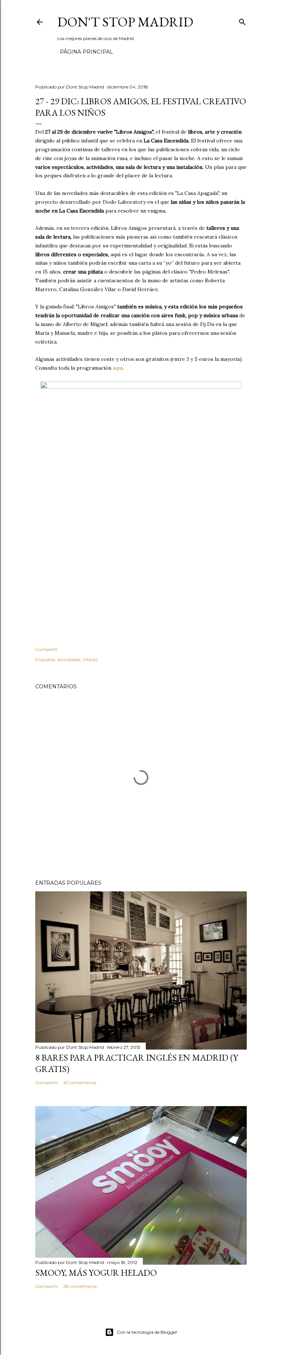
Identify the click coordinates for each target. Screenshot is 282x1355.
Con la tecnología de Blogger (147, 1332)
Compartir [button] (46, 649)
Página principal (86, 51)
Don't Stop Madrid (125, 21)
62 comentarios (80, 1082)
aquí (118, 368)
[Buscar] (242, 20)
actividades (68, 659)
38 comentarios (80, 1286)
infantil (90, 659)
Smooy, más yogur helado (96, 1272)
